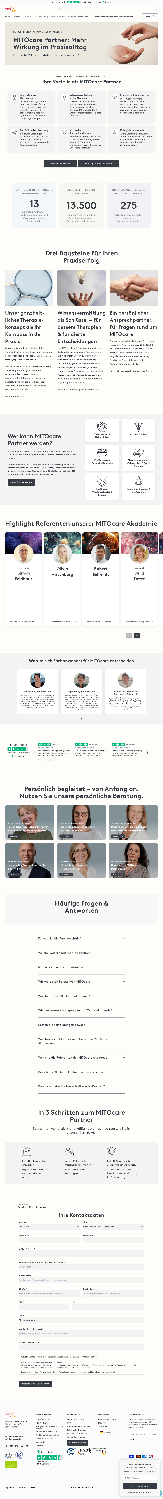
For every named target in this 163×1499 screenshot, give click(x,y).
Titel (85, 1222)
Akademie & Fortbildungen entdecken (75, 389)
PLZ (20, 1302)
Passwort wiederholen (29, 1342)
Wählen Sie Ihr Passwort (30, 1329)
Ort (74, 1302)
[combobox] (81, 9)
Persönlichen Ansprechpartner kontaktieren (131, 371)
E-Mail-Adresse (26, 1249)
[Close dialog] (157, 1463)
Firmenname (25, 1275)
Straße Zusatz (90, 1289)
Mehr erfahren (12, 396)
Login (147, 16)
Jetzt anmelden (140, 1486)
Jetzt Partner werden (60, 163)
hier (146, 1492)
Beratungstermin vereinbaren (98, 163)
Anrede (22, 1222)
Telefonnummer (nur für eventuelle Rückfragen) (42, 1262)
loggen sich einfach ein (56, 1372)
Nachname (88, 1235)
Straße (22, 1289)
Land (21, 1315)
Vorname (23, 1235)
